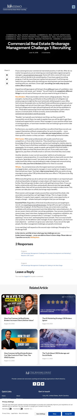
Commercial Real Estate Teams (20, 39)
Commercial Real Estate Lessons (21, 35)
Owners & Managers (62, 39)
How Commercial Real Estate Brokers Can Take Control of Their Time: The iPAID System (18, 355)
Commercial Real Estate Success (56, 37)
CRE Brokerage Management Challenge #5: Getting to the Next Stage (41, 265)
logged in (27, 276)
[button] (73, 6)
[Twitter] (38, 384)
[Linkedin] (42, 384)
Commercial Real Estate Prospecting (23, 37)
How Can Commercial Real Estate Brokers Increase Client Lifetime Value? (19, 319)
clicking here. (35, 237)
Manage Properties (43, 39)
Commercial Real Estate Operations (53, 35)
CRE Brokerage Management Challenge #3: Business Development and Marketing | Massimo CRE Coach (46, 254)
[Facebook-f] (34, 384)
